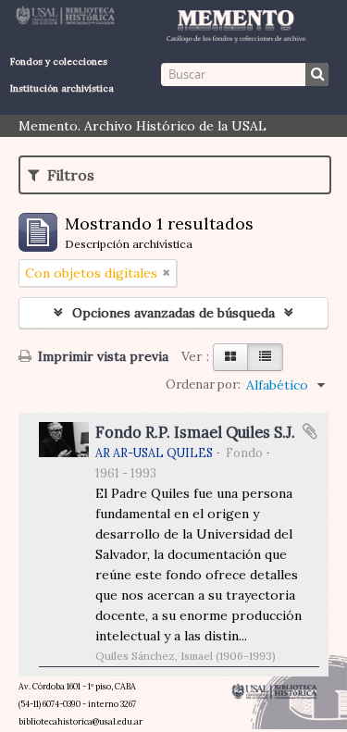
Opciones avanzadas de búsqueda (173, 312)
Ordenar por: (203, 384)
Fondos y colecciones (58, 62)
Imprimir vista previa (101, 356)
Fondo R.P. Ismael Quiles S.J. (195, 432)
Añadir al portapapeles (310, 431)
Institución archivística (62, 88)
